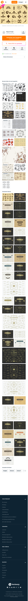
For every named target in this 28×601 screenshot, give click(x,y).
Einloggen (21, 2)
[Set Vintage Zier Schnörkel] (7, 115)
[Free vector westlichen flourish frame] (7, 171)
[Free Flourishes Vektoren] (8, 95)
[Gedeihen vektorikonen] (8, 243)
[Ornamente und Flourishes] (8, 86)
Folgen (23, 33)
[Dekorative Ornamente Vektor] (18, 231)
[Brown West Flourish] (8, 162)
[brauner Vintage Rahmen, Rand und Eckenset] (8, 222)
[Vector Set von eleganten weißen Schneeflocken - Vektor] (9, 152)
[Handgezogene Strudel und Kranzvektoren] (8, 205)
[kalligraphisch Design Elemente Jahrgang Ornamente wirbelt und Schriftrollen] (13, 489)
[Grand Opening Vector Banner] (19, 171)
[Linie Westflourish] (8, 180)
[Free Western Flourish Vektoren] (8, 133)
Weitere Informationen (8, 56)
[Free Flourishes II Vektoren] (9, 105)
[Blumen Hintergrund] (13, 192)
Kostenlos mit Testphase (14, 38)
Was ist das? (14, 53)
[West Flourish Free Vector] (18, 115)
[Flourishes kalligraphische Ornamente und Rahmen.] (19, 142)
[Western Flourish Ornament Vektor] (8, 142)
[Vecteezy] (2, 2)
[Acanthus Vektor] (8, 214)
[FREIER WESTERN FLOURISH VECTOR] (8, 125)
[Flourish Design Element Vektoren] (8, 231)
